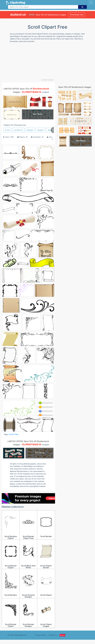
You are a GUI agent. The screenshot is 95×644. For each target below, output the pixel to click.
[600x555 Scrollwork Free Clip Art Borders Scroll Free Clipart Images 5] (11, 392)
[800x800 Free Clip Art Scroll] (46, 251)
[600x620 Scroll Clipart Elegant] (26, 356)
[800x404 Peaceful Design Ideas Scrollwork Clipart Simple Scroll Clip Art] (37, 306)
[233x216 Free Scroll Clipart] (45, 222)
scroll (7, 130)
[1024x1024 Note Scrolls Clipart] (28, 153)
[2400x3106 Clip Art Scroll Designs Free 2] (47, 169)
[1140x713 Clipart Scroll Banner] (44, 209)
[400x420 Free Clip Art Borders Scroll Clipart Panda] (28, 251)
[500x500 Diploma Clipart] (11, 169)
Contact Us (52, 635)
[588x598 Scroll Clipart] (10, 340)
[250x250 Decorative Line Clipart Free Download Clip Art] (23, 236)
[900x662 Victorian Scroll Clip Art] (24, 209)
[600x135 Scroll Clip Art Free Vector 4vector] (28, 198)
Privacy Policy (40, 635)
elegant (40, 130)
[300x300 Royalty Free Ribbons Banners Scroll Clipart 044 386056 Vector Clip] (11, 323)
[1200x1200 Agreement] (30, 169)
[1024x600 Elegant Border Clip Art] (42, 236)
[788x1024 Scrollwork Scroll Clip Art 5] (29, 392)
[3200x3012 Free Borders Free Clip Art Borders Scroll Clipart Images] (27, 185)
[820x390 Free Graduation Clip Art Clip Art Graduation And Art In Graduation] (19, 223)
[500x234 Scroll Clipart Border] (37, 340)
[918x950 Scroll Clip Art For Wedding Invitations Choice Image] (32, 323)
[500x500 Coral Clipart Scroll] (46, 153)
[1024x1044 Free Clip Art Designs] (10, 186)
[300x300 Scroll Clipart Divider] (10, 153)
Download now (76, 14)
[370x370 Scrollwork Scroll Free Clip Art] (45, 392)
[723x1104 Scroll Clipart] (48, 323)
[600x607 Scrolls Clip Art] (12, 374)
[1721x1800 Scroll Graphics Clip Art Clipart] (45, 356)
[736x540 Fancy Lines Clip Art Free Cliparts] (28, 425)
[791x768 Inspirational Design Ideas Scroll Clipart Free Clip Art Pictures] (11, 306)
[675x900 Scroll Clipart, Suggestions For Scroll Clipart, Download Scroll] (9, 356)
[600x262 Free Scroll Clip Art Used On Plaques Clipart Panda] (42, 264)
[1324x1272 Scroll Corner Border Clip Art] (46, 185)
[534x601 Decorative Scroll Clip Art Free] (8, 236)
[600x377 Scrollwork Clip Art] (38, 374)
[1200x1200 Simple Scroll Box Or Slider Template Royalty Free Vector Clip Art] (45, 409)
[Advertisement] (48, 61)
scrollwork (18, 130)
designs (30, 130)
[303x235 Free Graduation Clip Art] (9, 264)
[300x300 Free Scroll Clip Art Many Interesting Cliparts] (23, 264)
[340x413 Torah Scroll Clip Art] (9, 425)
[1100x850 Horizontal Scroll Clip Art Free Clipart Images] (44, 291)
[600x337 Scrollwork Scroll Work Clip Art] (18, 409)
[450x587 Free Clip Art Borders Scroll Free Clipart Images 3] (48, 425)
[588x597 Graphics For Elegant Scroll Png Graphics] (26, 291)
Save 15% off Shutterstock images (74, 87)
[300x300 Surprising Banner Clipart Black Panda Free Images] (8, 209)
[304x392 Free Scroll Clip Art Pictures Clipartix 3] (47, 276)
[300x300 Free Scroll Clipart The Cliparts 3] (9, 291)
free (16, 434)
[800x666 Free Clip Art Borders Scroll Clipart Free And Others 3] (12, 276)
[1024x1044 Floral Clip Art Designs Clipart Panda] (10, 251)
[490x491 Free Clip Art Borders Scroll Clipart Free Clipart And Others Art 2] (32, 276)
